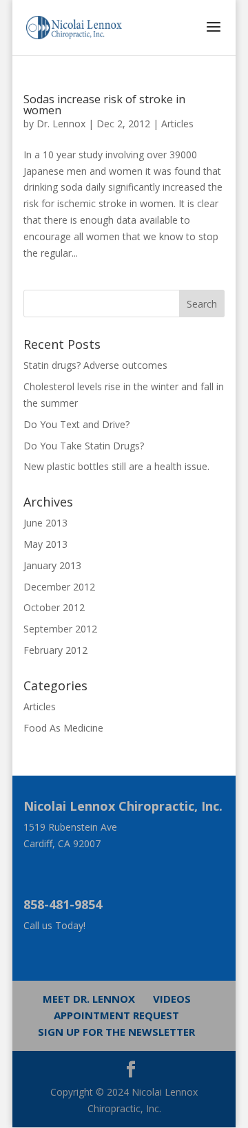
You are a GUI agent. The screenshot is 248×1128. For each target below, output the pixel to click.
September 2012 (60, 628)
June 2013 (45, 522)
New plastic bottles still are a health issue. (116, 466)
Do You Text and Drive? (76, 424)
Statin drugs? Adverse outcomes (95, 365)
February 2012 (55, 650)
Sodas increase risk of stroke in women (104, 105)
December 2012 (59, 586)
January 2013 (52, 565)
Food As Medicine (63, 727)
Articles (177, 123)
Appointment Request (116, 1015)
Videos (172, 998)
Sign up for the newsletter (116, 1032)
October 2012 (54, 607)
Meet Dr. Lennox (89, 998)
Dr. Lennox (61, 123)
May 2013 (45, 544)
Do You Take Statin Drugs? (83, 445)
